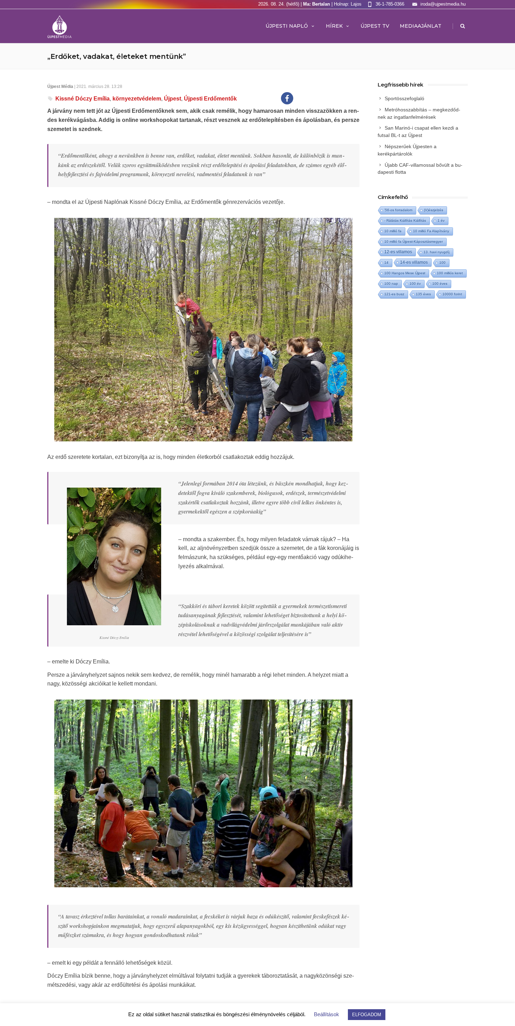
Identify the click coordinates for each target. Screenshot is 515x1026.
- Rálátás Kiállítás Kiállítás (405, 220)
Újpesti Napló (287, 26)
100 (442, 262)
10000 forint (452, 294)
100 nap (391, 283)
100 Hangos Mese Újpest (404, 273)
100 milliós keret (450, 273)
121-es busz (394, 294)
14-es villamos (414, 262)
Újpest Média (60, 86)
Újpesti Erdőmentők (210, 99)
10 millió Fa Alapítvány (431, 231)
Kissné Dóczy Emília (82, 99)
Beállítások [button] (326, 1014)
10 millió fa (392, 231)
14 (386, 262)
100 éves (439, 283)
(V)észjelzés (433, 210)
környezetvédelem (136, 99)
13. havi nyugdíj (436, 252)
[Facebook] (287, 98)
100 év (415, 283)
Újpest (172, 99)
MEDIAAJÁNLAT (420, 26)
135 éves (423, 294)
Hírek (334, 26)
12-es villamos (398, 251)
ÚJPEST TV (374, 26)
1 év (441, 220)
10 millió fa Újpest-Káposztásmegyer (413, 241)
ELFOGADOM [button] (366, 1014)
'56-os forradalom (398, 210)
